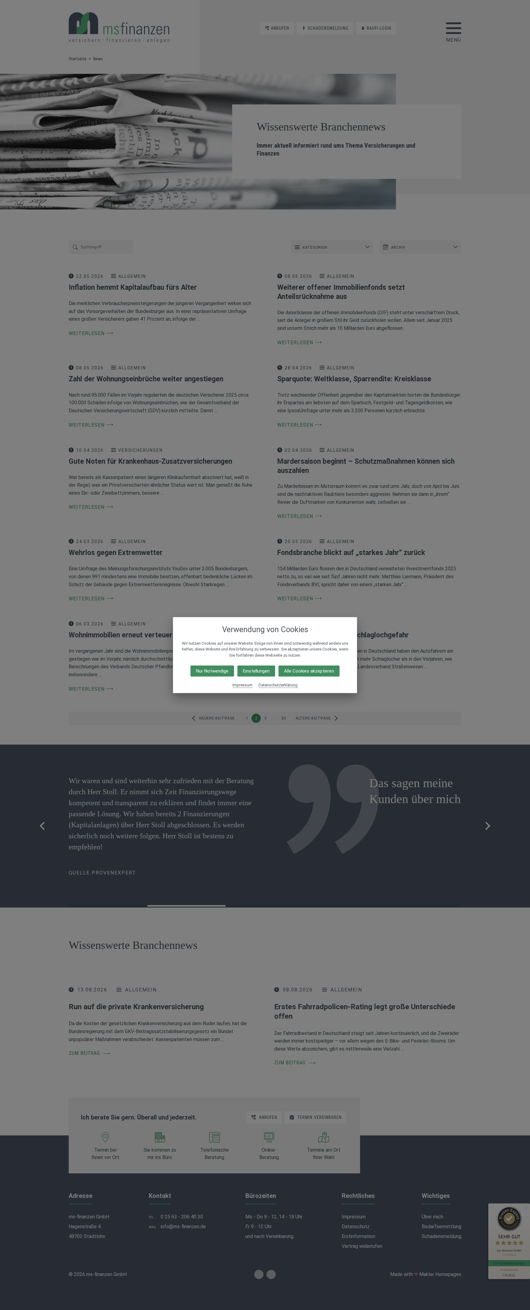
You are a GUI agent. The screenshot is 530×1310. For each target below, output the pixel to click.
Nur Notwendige (212, 671)
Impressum (242, 685)
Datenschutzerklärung (278, 685)
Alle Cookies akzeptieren (309, 671)
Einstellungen (256, 671)
